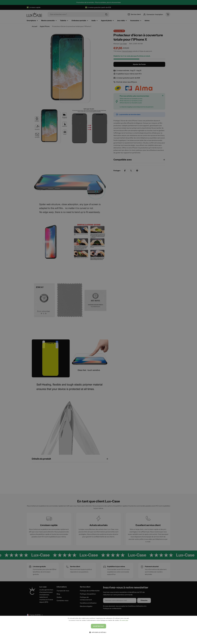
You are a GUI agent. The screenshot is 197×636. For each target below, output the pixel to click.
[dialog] (98, 626)
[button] (98, 632)
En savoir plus (124, 620)
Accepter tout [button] (98, 626)
